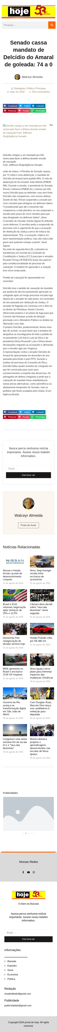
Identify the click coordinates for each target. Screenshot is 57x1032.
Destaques (19, 88)
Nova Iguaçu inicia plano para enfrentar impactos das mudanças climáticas (41, 673)
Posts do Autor (28, 525)
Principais (40, 88)
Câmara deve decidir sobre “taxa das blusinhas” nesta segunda (41, 609)
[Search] (52, 25)
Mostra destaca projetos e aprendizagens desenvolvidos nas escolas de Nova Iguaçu (40, 746)
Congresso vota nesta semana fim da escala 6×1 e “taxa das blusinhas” (15, 743)
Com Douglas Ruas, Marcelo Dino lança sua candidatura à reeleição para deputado (41, 708)
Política (30, 88)
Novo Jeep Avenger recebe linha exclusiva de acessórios (40, 575)
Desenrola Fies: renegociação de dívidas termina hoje (14, 640)
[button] (11, 106)
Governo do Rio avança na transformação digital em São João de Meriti (14, 708)
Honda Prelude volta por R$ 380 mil (41, 639)
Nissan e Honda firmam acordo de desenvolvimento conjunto (12, 575)
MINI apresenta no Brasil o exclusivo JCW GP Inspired (13, 671)
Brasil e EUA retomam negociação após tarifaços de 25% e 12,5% (14, 609)
